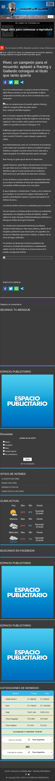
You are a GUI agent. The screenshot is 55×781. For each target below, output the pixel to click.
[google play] (29, 774)
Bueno (7, 442)
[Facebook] (26, 774)
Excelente (8, 445)
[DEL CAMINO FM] (27, 9)
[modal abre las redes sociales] (22, 82)
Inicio (4, 52)
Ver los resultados (27, 464)
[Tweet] (11, 82)
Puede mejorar (10, 451)
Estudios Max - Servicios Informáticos (35, 771)
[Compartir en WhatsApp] (16, 82)
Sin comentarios (11, 454)
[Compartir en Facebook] (5, 82)
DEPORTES (12, 52)
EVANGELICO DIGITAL (10, 487)
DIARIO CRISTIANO (9, 483)
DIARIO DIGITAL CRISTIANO (13, 491)
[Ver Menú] (3, 7)
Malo (7, 448)
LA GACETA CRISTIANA (10, 479)
